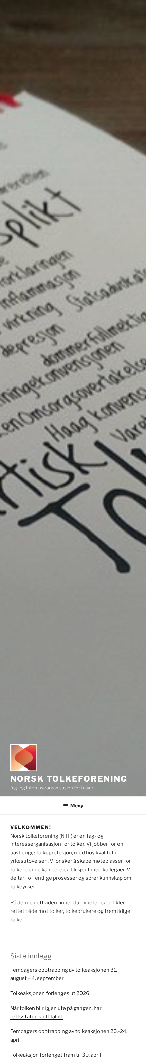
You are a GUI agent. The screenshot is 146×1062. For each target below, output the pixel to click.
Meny (76, 805)
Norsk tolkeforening (68, 779)
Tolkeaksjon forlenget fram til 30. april (55, 1055)
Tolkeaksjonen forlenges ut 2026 (50, 993)
